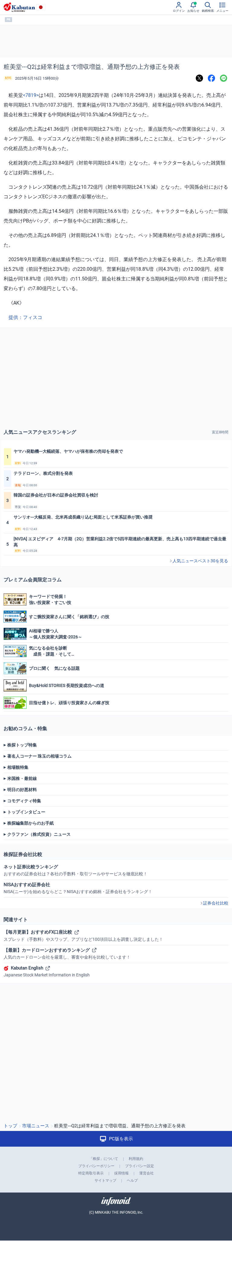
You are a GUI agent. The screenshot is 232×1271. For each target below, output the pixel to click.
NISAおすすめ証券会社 (78, 888)
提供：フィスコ (25, 317)
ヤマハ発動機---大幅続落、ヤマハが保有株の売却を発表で (68, 451)
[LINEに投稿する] (223, 78)
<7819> (31, 95)
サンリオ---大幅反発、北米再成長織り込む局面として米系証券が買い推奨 (83, 517)
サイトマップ (105, 1180)
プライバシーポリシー (96, 1166)
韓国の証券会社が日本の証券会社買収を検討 (56, 495)
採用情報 (121, 1173)
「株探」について (103, 1159)
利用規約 (136, 1159)
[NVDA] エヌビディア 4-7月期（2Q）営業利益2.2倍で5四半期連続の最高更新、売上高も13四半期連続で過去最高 (120, 541)
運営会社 (146, 1173)
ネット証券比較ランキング (75, 870)
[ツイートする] (199, 78)
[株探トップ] (19, 7)
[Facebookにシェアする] (211, 78)
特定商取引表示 (91, 1173)
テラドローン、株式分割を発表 (43, 473)
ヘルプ (132, 1180)
